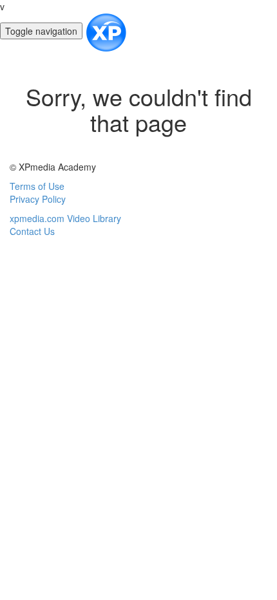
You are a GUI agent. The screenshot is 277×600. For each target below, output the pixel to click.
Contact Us (32, 231)
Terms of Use (37, 186)
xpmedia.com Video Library (65, 218)
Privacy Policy (38, 198)
